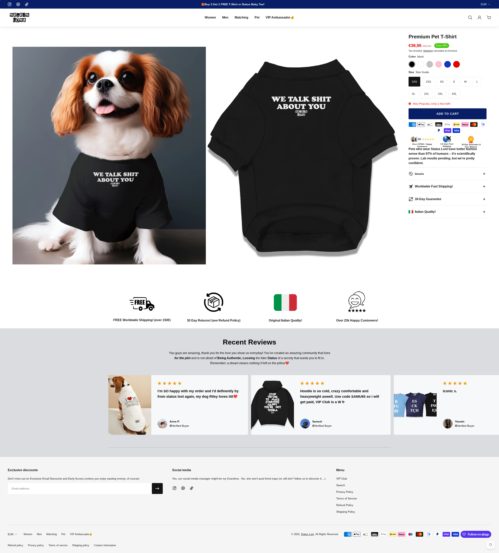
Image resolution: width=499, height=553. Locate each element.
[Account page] (479, 17)
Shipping (428, 50)
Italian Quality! (425, 211)
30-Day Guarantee (428, 199)
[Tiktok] (26, 4)
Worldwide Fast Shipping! (434, 186)
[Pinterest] (18, 4)
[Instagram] (9, 4)
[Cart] (489, 17)
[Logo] (19, 17)
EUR (484, 4)
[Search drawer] (470, 17)
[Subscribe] (157, 488)
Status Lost (307, 534)
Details (419, 173)
